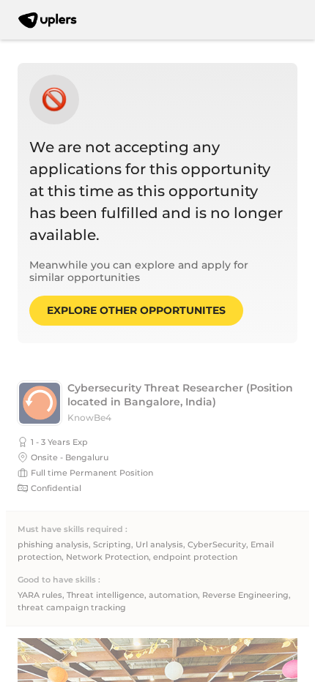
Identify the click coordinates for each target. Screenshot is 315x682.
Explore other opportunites (136, 310)
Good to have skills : (59, 580)
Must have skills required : (72, 529)
